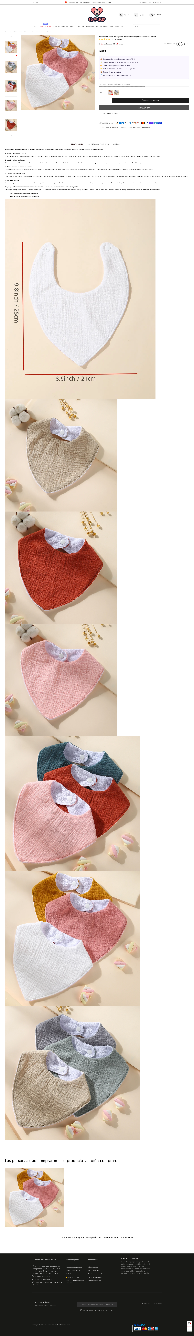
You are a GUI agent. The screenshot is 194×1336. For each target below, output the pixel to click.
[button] (22, 72)
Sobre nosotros (93, 1267)
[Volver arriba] (189, 1329)
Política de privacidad (95, 1277)
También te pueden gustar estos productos (81, 1237)
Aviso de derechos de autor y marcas (75, 1282)
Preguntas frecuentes (73, 1270)
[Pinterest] (37, 2)
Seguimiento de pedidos (74, 1267)
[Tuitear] (183, 44)
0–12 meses (114, 127)
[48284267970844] (11, 86)
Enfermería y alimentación (141, 127)
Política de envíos (93, 1270)
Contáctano (70, 1274)
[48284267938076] (58, 72)
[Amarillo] (110, 92)
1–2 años (122, 127)
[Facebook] (33, 2)
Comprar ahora (144, 108)
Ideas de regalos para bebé (63, 26)
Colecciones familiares (85, 26)
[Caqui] (116, 92)
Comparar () (142, 2)
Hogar (35, 26)
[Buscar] (159, 26)
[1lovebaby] (97, 14)
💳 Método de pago (72, 1277)
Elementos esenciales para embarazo (110, 26)
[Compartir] (178, 44)
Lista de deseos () (155, 2)
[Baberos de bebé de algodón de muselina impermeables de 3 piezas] (11, 105)
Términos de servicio (94, 1280)
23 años (129, 127)
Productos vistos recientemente (118, 1237)
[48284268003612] (11, 67)
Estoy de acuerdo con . (98, 1310)
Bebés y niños (45, 26)
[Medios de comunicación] (91, 106)
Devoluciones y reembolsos (97, 1274)
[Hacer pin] (187, 44)
